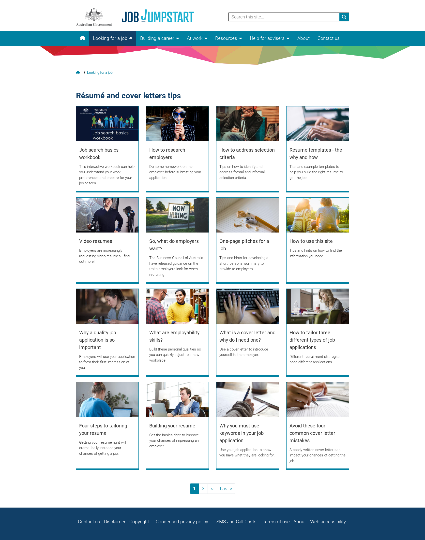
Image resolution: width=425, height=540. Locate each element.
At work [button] (194, 38)
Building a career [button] (157, 38)
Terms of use (276, 522)
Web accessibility (328, 522)
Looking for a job (100, 72)
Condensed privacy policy (182, 522)
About (303, 38)
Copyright (139, 522)
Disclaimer (114, 522)
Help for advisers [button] (267, 38)
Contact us (329, 38)
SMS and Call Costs (236, 522)
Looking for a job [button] (110, 38)
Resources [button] (226, 38)
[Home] (140, 17)
